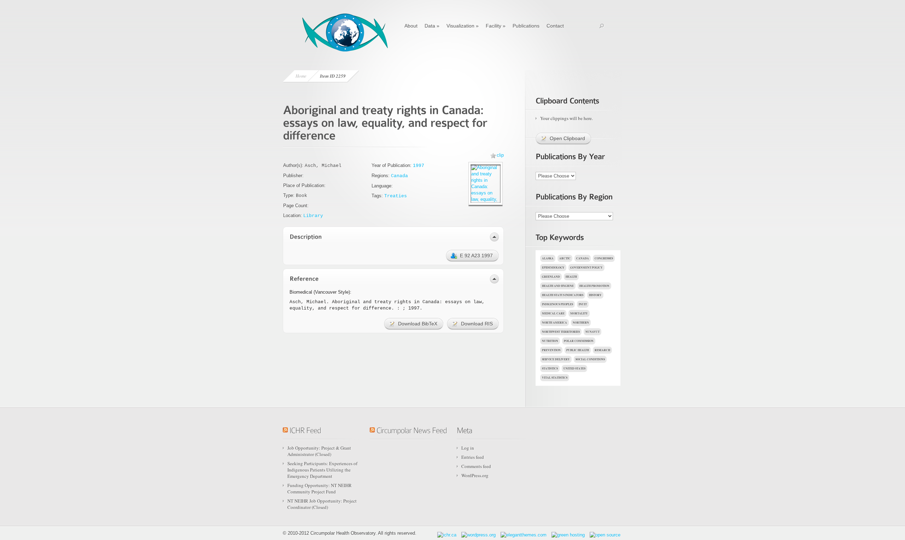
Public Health (577, 350)
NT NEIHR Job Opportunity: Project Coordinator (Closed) (322, 504)
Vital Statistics (554, 378)
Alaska (548, 258)
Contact (555, 26)
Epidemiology (553, 267)
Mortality (579, 313)
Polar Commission (579, 341)
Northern (581, 322)
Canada (399, 176)
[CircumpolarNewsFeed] (411, 429)
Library (313, 215)
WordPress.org (475, 475)
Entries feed (472, 457)
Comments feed (476, 466)
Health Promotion (594, 286)
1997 (418, 165)
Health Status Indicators (562, 295)
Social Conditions (590, 359)
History (595, 295)
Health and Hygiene (558, 286)
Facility (496, 26)
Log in (467, 448)
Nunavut (592, 332)
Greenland (551, 277)
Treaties (395, 196)
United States (574, 368)
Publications (526, 26)
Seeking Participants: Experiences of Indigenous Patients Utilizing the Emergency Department (322, 469)
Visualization (462, 26)
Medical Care (553, 313)
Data (432, 26)
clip (500, 155)
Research (602, 350)
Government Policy (586, 267)
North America (554, 322)
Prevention (551, 350)
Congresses (604, 258)
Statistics (550, 368)
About (411, 26)
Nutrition (550, 341)
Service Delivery (556, 359)
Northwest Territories (561, 332)
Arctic (565, 258)
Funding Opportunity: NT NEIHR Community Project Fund (319, 488)
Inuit (583, 304)
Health (571, 277)
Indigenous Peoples (557, 304)
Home (301, 76)
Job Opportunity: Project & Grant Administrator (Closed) (319, 451)
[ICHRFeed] (305, 429)
